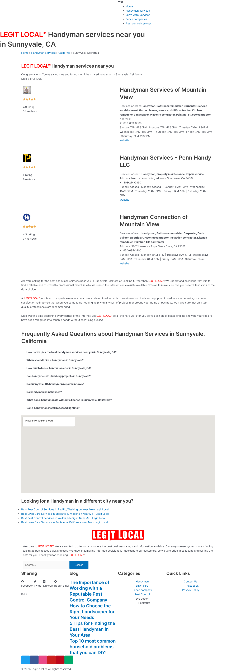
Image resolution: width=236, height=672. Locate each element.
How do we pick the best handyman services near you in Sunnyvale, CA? (71, 352)
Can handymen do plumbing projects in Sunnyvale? (58, 376)
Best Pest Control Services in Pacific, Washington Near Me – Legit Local (65, 509)
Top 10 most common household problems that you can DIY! (93, 646)
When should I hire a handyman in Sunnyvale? (54, 360)
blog (74, 573)
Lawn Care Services (138, 14)
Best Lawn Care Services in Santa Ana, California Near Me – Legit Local (64, 522)
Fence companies (136, 19)
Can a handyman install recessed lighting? (52, 408)
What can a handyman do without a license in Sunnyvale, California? (69, 400)
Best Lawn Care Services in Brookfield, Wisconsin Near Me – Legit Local (65, 513)
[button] (177, 2)
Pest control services (139, 23)
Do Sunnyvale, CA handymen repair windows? (55, 384)
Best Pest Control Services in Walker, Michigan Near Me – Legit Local (63, 518)
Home (129, 6)
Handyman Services (43, 52)
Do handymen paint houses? (44, 392)
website (124, 140)
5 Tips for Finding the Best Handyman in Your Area (92, 629)
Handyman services (138, 10)
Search (79, 564)
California (64, 52)
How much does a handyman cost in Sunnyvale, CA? (58, 368)
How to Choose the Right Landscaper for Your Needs (92, 611)
